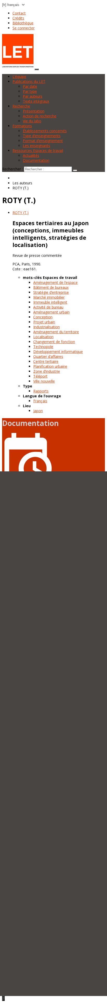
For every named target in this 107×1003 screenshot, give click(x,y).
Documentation (36, 160)
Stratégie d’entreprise (51, 292)
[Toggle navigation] (37, 69)
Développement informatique (58, 351)
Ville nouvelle (44, 381)
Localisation (43, 336)
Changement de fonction (54, 341)
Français (40, 400)
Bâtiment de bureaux (51, 287)
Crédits (18, 18)
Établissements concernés (45, 130)
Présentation (33, 111)
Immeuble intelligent (50, 302)
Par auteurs (32, 96)
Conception (42, 317)
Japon (38, 410)
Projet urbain (44, 321)
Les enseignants (36, 145)
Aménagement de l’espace (55, 282)
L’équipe (19, 76)
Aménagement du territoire (56, 331)
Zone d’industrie (46, 371)
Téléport (40, 376)
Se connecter (23, 27)
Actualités (31, 155)
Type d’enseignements (42, 135)
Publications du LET (28, 81)
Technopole (43, 346)
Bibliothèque (23, 23)
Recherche (21, 106)
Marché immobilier (49, 297)
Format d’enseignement (43, 140)
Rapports (41, 391)
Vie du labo (32, 120)
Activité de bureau (48, 307)
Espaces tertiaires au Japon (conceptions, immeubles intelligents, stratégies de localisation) (50, 234)
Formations (22, 125)
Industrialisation (46, 326)
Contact (19, 13)
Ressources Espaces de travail (37, 150)
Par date (30, 86)
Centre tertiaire (45, 361)
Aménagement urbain (51, 312)
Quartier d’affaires (48, 356)
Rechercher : (12, 168)
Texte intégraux (36, 101)
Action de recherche (39, 115)
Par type (30, 91)
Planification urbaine (50, 366)
